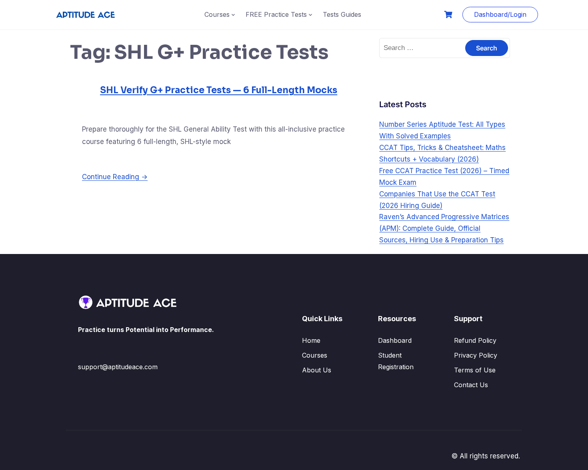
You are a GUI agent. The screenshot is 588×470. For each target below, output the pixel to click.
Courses (217, 14)
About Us (316, 370)
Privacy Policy (475, 355)
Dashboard (395, 340)
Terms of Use (475, 370)
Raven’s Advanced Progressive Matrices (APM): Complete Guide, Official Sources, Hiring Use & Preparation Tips (444, 228)
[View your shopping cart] (449, 14)
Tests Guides (342, 14)
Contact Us (471, 385)
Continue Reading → (115, 177)
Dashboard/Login (500, 14)
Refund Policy (475, 340)
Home (311, 340)
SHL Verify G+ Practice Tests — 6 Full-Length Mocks (218, 90)
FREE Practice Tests (276, 14)
